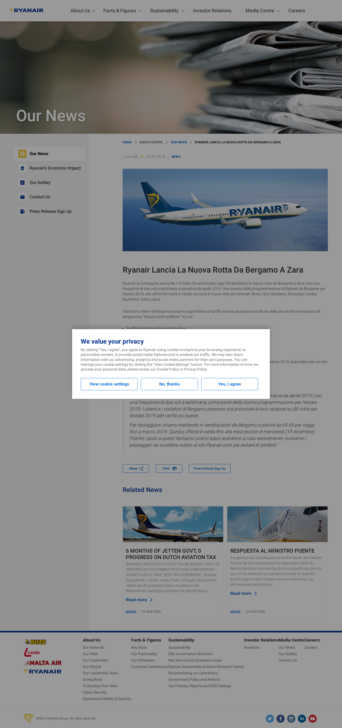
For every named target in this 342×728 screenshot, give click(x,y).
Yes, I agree (229, 384)
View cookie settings (109, 384)
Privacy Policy (195, 369)
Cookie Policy (168, 369)
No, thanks (169, 384)
